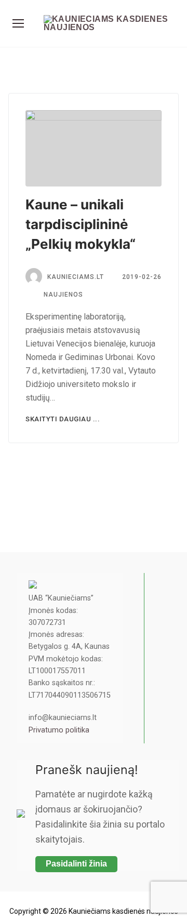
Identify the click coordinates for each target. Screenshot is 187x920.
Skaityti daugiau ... (62, 419)
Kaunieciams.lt (75, 277)
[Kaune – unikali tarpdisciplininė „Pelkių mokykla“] (93, 148)
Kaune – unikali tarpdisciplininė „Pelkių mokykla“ (80, 224)
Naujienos (62, 294)
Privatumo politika (59, 730)
